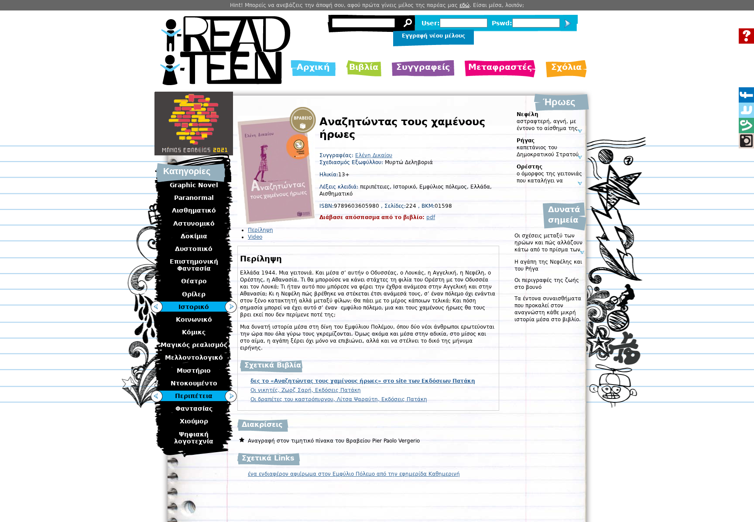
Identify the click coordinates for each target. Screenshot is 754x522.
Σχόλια (566, 67)
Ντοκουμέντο (194, 383)
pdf (430, 217)
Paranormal (194, 197)
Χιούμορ (194, 421)
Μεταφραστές (500, 67)
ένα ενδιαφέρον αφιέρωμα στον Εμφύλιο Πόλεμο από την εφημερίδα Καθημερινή (354, 474)
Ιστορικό (193, 306)
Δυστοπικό (193, 248)
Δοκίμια (194, 236)
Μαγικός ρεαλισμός (194, 344)
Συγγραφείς (423, 67)
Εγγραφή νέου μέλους (433, 36)
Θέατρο (194, 281)
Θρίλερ (194, 294)
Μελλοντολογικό (194, 357)
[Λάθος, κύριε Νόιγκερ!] (156, 396)
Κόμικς (194, 332)
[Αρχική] (225, 83)
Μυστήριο (194, 370)
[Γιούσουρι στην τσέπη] (230, 396)
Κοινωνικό (194, 319)
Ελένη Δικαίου (373, 155)
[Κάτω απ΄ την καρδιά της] (230, 307)
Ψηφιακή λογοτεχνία (193, 438)
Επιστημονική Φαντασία (194, 265)
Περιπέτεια (193, 395)
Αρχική (313, 67)
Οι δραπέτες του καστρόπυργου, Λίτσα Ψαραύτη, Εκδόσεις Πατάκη (338, 399)
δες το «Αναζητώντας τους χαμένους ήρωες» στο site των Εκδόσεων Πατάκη (362, 381)
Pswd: (502, 23)
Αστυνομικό (194, 223)
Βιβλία (363, 67)
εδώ (464, 5)
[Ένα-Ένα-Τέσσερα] (156, 307)
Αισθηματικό (194, 210)
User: (431, 23)
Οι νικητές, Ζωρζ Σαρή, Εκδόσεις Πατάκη (305, 390)
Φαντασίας (193, 408)
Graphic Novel (194, 185)
